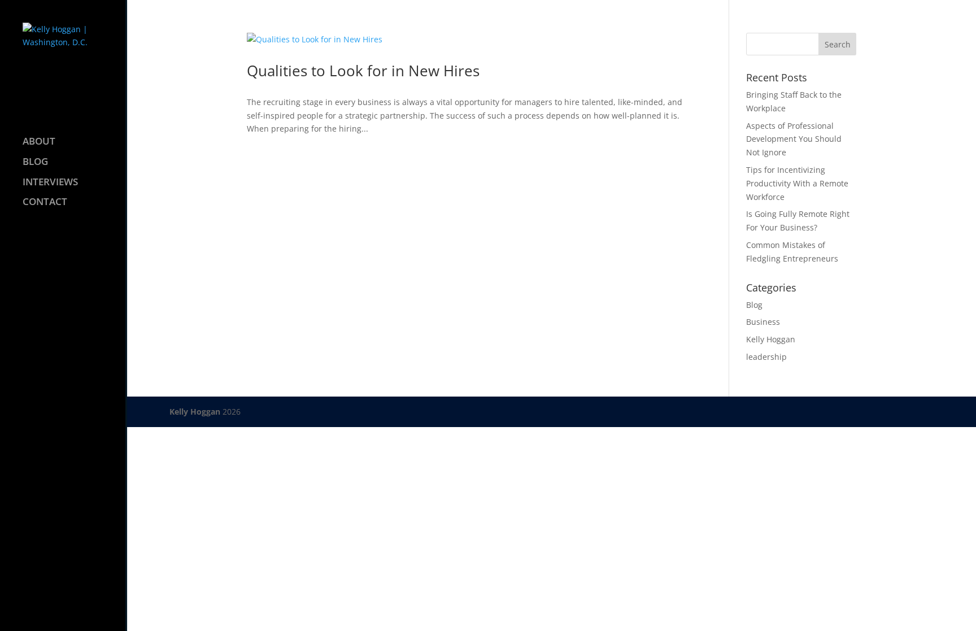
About (39, 142)
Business (763, 321)
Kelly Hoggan (770, 339)
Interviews (50, 183)
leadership (766, 356)
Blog (35, 163)
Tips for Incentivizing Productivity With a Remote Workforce (797, 183)
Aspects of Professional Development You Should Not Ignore (794, 139)
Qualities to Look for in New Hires (363, 70)
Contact (45, 203)
